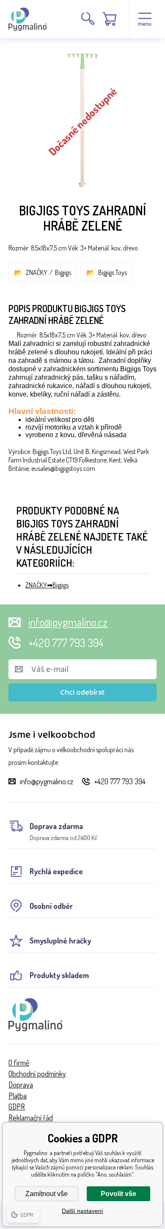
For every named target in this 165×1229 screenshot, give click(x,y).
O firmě (18, 1062)
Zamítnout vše (46, 1193)
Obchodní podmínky (37, 1073)
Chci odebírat (82, 693)
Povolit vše (118, 1193)
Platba (17, 1095)
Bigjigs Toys (112, 272)
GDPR (16, 1106)
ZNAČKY (36, 272)
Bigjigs (63, 272)
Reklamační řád (30, 1117)
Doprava (20, 1084)
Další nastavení (82, 1210)
